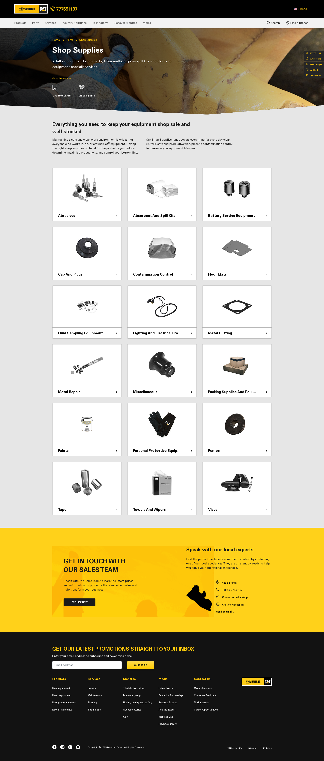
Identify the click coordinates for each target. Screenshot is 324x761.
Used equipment (61, 695)
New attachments (62, 709)
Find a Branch (299, 23)
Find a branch (201, 702)
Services (50, 23)
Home (56, 39)
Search (275, 23)
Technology (100, 23)
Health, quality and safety (137, 702)
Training (92, 702)
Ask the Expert (167, 709)
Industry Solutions (74, 23)
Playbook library (168, 724)
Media (147, 23)
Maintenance (95, 695)
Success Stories (168, 702)
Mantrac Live (166, 716)
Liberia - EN (236, 748)
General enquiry (203, 688)
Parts (35, 23)
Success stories (132, 709)
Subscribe (140, 665)
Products (20, 23)
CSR (125, 716)
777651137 (66, 9)
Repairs (92, 688)
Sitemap (252, 748)
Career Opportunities (206, 709)
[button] (300, 9)
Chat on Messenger (233, 604)
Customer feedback (205, 695)
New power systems (64, 702)
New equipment (61, 688)
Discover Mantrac (125, 23)
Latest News (166, 688)
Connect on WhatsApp (235, 597)
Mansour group (132, 695)
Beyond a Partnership (171, 695)
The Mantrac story (134, 688)
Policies (267, 748)
